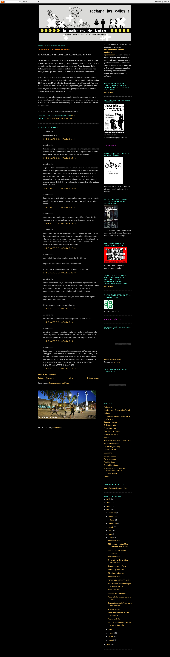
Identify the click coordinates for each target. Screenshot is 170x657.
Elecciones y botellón (116, 573)
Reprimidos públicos (111, 465)
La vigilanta (108, 453)
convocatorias (53, 118)
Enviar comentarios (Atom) (59, 383)
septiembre (112, 523)
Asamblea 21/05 (114, 556)
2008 (108, 506)
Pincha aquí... (109, 286)
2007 (108, 510)
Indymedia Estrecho (111, 444)
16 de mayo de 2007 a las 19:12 (59, 341)
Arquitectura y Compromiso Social (117, 410)
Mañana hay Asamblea (116, 593)
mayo (110, 537)
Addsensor (108, 407)
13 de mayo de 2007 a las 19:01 (59, 158)
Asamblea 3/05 (113, 609)
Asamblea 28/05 (114, 541)
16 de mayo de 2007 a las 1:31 (59, 322)
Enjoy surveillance (110, 428)
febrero (111, 636)
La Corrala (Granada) (112, 447)
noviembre (112, 516)
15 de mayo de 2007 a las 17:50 (59, 248)
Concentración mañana (117, 566)
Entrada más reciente (46, 378)
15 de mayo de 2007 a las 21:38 (59, 273)
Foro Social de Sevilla (112, 431)
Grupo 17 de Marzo (111, 434)
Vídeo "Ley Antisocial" (116, 570)
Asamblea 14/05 (114, 577)
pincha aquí (110, 55)
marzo (111, 633)
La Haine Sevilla (110, 450)
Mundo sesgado (110, 456)
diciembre (112, 513)
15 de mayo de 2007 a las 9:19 (59, 207)
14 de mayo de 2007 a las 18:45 (59, 188)
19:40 (73, 115)
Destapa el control (110, 422)
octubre (111, 520)
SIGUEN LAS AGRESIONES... (55, 49)
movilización (66, 118)
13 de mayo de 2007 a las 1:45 (59, 139)
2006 (108, 644)
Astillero (107, 413)
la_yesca (117, 362)
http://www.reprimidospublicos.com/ (117, 440)
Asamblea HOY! (114, 619)
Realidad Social (109, 462)
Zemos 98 (107, 477)
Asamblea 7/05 (113, 590)
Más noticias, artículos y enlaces (116, 488)
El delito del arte (110, 425)
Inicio (71, 378)
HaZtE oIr (107, 437)
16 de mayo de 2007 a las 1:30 (59, 309)
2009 (108, 503)
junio (110, 534)
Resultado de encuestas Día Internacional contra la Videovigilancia (114, 471)
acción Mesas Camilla (112, 360)
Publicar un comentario (47, 374)
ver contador (56, 427)
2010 (108, 499)
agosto (111, 527)
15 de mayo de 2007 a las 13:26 (59, 223)
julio (110, 530)
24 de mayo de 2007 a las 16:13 (59, 369)
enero (110, 640)
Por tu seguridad (110, 459)
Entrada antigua (93, 378)
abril (110, 629)
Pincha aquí (108, 92)
